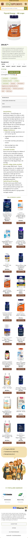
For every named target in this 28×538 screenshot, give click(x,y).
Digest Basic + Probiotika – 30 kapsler (7, 339)
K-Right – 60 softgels (7, 387)
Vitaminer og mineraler (18, 88)
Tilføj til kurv (14, 72)
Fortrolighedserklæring (16, 535)
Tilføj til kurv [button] (7, 222)
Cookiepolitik (8, 535)
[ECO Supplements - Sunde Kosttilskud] (14, 4)
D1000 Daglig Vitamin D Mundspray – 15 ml (7, 242)
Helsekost (13, 83)
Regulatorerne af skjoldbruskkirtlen (10, 86)
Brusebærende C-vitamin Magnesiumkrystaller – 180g (21, 437)
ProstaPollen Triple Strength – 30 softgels (21, 242)
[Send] (25, 8)
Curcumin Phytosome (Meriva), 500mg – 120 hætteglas (7, 436)
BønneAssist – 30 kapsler (21, 291)
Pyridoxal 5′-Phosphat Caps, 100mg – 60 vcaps (20, 388)
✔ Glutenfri (5, 78)
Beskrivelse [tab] (5, 97)
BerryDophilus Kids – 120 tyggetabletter (7, 412)
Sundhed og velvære (6, 88)
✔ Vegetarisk (5, 83)
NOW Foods (9, 91)
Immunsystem (21, 83)
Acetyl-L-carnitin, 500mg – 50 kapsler (7, 291)
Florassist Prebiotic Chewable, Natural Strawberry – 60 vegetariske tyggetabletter (7, 216)
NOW (3, 91)
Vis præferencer (14, 532)
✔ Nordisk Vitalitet (7, 80)
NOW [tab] (3, 103)
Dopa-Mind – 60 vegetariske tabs (21, 339)
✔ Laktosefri (13, 78)
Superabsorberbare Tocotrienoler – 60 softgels (7, 315)
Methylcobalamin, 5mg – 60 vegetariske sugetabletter (21, 267)
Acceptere (14, 524)
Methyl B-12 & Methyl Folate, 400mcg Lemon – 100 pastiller (7, 364)
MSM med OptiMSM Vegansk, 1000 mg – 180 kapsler (20, 364)
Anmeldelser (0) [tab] (6, 106)
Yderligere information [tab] (8, 100)
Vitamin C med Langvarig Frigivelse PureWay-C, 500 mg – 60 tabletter (21, 216)
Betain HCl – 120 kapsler (7, 266)
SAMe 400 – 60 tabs (20, 411)
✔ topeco (16, 80)
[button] (26, 510)
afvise (14, 528)
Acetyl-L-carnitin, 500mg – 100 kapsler (20, 314)
